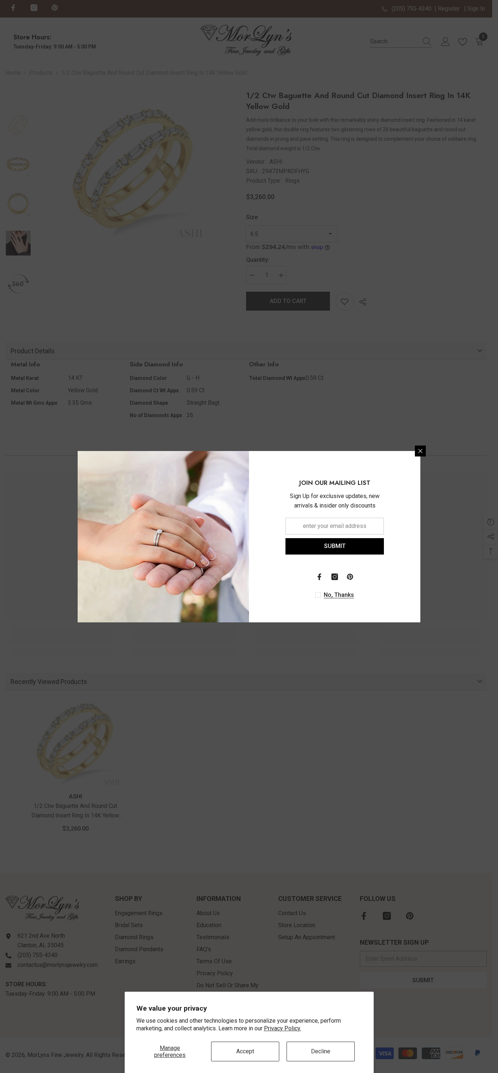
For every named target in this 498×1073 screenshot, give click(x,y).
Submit (335, 546)
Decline (320, 1051)
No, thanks (339, 594)
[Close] (420, 451)
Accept (245, 1051)
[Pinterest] (350, 576)
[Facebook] (319, 576)
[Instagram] (334, 576)
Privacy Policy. (282, 1028)
